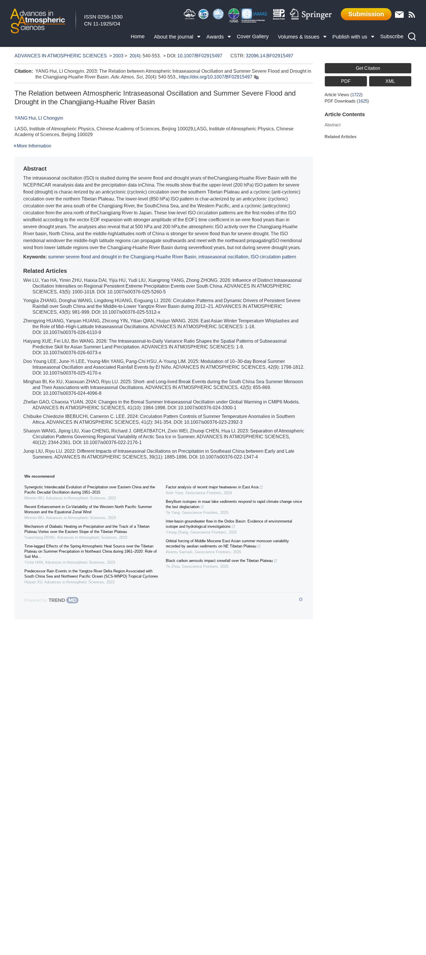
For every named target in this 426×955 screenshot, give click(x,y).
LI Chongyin (50, 118)
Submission (366, 14)
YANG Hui (25, 118)
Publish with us (349, 37)
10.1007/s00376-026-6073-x (72, 352)
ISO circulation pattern (273, 256)
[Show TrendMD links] (300, 599)
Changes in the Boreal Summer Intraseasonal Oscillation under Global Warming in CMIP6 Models (198, 401)
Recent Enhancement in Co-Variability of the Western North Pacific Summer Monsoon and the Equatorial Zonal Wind (88, 509)
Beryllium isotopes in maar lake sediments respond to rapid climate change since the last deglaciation (234, 504)
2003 (118, 55)
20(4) (135, 55)
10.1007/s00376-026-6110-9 (72, 332)
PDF (346, 81)
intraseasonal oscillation (223, 256)
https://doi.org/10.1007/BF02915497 (215, 76)
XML (390, 81)
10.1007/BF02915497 (199, 55)
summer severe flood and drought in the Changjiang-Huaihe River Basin (122, 256)
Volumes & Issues (298, 37)
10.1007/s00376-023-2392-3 (213, 422)
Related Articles (340, 136)
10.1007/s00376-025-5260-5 (136, 291)
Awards (215, 37)
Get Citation (368, 68)
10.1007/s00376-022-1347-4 (228, 456)
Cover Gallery (253, 36)
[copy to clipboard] (256, 76)
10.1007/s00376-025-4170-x (72, 372)
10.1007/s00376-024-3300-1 (207, 407)
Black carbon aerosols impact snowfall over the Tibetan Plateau (219, 560)
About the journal (173, 37)
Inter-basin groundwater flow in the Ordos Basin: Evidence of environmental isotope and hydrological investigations (229, 524)
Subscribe (391, 36)
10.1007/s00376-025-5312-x (131, 312)
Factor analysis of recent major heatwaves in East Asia (212, 487)
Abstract (333, 124)
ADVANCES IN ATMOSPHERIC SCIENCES (60, 55)
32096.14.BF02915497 (269, 55)
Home (138, 36)
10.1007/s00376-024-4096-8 (72, 393)
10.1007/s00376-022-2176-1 (112, 442)
